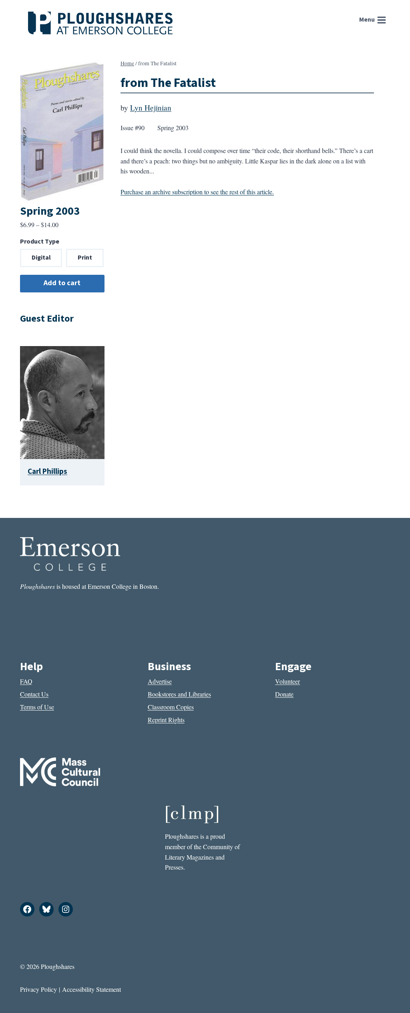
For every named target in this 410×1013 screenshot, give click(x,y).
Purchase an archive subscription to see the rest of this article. (197, 191)
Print (85, 257)
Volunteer (287, 681)
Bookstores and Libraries (179, 694)
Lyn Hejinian (150, 108)
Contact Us (34, 694)
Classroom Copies (171, 707)
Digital (41, 257)
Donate (284, 694)
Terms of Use (37, 707)
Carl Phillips (47, 471)
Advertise (160, 681)
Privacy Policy (38, 989)
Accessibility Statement (91, 989)
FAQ (26, 681)
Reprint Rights (166, 719)
